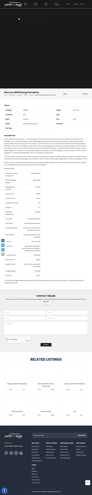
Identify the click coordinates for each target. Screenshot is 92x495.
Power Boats (36, 455)
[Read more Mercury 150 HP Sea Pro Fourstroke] (46, 374)
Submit (46, 345)
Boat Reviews (50, 452)
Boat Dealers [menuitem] (57, 4)
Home (5, 95)
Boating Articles (51, 458)
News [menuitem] (68, 4)
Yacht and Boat (42, 492)
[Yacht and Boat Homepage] (13, 4)
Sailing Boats (36, 458)
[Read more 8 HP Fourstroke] (17, 402)
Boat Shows (49, 455)
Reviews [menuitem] (76, 4)
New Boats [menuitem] (36, 4)
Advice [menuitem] (82, 4)
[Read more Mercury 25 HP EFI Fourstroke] (17, 374)
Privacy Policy (36, 480)
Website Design (81, 455)
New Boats (19, 95)
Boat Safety (64, 449)
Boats (25, 95)
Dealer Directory (81, 446)
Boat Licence (64, 452)
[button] (2, 240)
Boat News (49, 446)
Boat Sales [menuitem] (25, 4)
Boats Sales (12, 95)
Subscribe (82, 435)
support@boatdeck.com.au (13, 446)
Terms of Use (36, 483)
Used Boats (35, 449)
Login (33, 468)
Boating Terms (65, 455)
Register (34, 471)
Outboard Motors (37, 461)
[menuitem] (33, 4)
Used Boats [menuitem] (46, 4)
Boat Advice (64, 446)
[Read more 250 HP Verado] (46, 402)
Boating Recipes (65, 458)
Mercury (31, 95)
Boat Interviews (51, 449)
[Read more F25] (75, 402)
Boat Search (35, 446)
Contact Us (35, 477)
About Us (34, 474)
